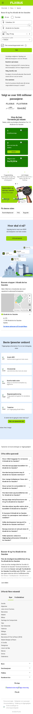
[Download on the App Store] (23, 688)
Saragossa (4, 645)
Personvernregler (8, 701)
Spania (19, 8)
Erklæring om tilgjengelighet (22, 703)
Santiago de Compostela (9, 620)
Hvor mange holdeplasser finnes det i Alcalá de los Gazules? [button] (15, 480)
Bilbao (3, 617)
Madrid (3, 615)
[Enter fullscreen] (29, 304)
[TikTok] (18, 696)
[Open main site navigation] (2, 2)
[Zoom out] (29, 298)
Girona (3, 654)
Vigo (2, 623)
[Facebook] (15, 696)
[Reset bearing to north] (29, 301)
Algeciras (4, 606)
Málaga (3, 631)
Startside (4, 8)
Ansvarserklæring (9, 703)
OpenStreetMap (24, 310)
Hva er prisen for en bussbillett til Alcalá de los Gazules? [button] (13, 487)
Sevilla (3, 603)
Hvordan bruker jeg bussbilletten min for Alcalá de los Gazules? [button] (15, 494)
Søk (16, 50)
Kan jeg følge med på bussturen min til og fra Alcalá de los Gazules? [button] (14, 501)
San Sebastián (5, 626)
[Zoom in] (29, 295)
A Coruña (4, 642)
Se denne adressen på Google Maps (15, 326)
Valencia (4, 629)
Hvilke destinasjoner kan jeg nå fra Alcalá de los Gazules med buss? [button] (14, 523)
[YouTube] (16, 696)
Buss (11, 8)
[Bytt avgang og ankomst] (29, 25)
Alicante (3, 634)
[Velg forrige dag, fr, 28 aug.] (27, 34)
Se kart (14, 152)
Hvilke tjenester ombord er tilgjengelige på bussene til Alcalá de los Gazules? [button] (14, 538)
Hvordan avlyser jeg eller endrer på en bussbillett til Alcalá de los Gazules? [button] (15, 508)
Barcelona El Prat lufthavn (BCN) (11, 637)
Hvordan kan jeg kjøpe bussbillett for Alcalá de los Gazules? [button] (15, 467)
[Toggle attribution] (30, 310)
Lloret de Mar (5, 648)
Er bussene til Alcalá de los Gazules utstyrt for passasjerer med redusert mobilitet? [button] (15, 515)
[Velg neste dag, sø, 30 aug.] (30, 34)
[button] (16, 22)
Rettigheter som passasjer (22, 701)
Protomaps (16, 310)
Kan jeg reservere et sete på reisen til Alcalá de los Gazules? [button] (15, 530)
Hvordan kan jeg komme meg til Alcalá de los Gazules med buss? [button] (13, 474)
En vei (7, 17)
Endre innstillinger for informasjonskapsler (12, 707)
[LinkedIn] (17, 696)
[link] (16, 248)
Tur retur (17, 17)
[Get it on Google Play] (12, 688)
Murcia (3, 651)
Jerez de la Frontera (7, 609)
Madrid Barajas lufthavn (8, 640)
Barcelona (4, 612)
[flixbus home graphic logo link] (16, 2)
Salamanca (4, 656)
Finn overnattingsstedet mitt (14, 45)
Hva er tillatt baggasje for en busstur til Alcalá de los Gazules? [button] (15, 460)
